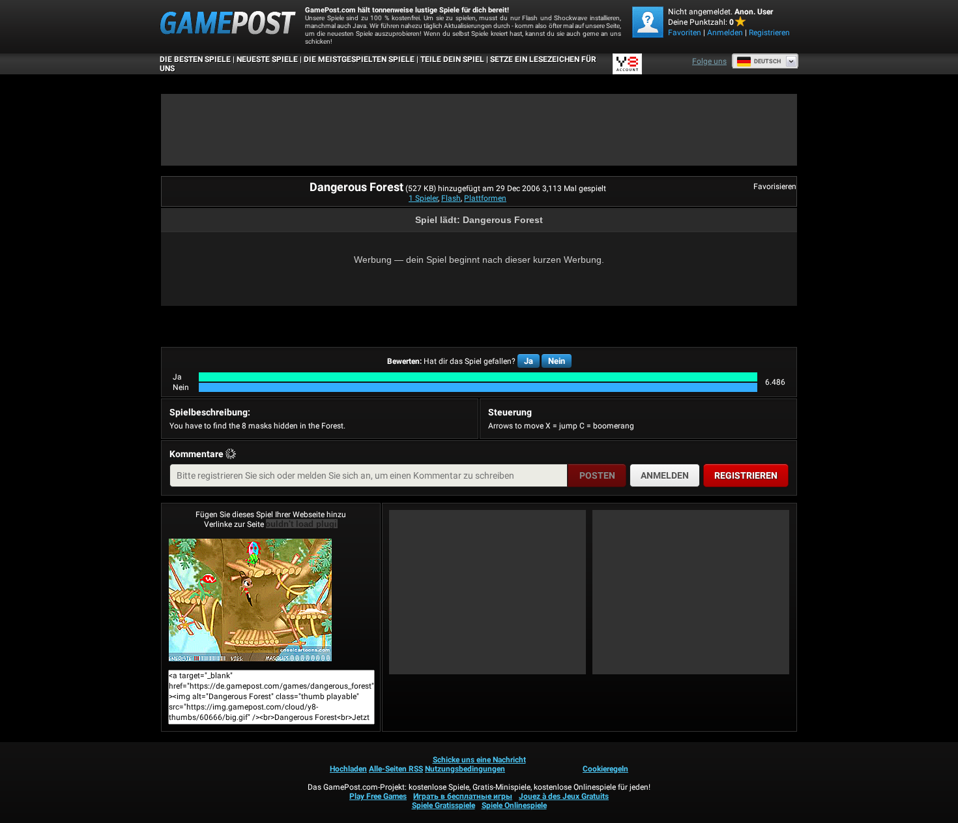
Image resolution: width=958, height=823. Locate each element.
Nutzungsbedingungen (465, 768)
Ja (528, 361)
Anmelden (725, 32)
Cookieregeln (605, 768)
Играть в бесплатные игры (462, 796)
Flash (451, 198)
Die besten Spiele (195, 59)
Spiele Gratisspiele (443, 805)
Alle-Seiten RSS (396, 768)
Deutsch (767, 61)
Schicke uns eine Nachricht (479, 759)
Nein (556, 361)
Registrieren (769, 32)
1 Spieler (423, 198)
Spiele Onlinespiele (514, 805)
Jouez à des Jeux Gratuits (564, 796)
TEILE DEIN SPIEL (452, 59)
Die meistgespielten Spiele (359, 59)
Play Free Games (378, 796)
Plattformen (485, 198)
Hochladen (348, 768)
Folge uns (709, 61)
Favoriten (684, 32)
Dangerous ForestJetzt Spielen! (270, 600)
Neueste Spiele (267, 59)
